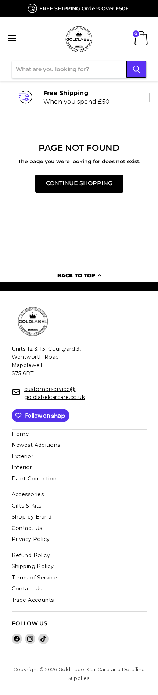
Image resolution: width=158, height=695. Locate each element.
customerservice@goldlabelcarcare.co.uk (54, 393)
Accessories (28, 494)
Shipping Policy (33, 566)
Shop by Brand (32, 516)
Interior (22, 467)
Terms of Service (34, 577)
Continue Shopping (79, 183)
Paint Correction (34, 478)
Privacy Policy (31, 539)
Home (20, 434)
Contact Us (27, 528)
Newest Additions (36, 445)
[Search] (136, 69)
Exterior (23, 456)
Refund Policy (31, 555)
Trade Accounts (33, 600)
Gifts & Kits (27, 505)
